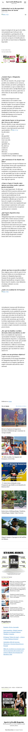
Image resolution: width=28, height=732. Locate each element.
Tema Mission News (9, 729)
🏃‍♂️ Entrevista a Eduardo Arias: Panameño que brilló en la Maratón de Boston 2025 (14, 485)
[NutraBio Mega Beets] (14, 62)
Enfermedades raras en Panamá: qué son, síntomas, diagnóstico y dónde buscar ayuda (18, 589)
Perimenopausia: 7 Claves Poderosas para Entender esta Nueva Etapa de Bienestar (17, 609)
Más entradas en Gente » (21, 406)
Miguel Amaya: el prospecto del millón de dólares (14, 538)
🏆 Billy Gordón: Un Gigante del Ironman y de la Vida (12, 458)
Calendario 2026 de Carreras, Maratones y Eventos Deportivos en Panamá (13, 644)
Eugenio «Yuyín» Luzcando (11, 627)
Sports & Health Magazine (14, 2)
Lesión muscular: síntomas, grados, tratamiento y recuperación (16, 602)
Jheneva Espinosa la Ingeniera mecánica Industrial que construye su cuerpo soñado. (13, 431)
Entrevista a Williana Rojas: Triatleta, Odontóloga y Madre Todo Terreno (13, 512)
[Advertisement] (14, 253)
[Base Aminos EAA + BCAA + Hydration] (14, 704)
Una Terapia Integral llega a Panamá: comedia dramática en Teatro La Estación (17, 615)
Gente (10, 401)
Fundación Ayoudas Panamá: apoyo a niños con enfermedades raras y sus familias (18, 596)
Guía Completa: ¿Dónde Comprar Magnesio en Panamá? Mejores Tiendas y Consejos (12, 632)
